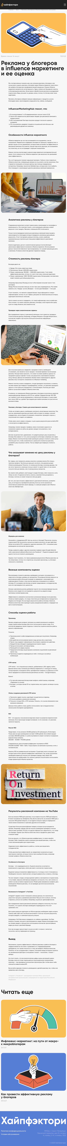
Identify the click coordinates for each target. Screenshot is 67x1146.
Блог (17, 10)
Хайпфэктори (33, 1120)
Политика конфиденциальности (13, 1131)
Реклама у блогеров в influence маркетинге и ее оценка (38, 10)
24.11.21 (3, 1048)
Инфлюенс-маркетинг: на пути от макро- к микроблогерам (30, 1042)
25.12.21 (4, 1101)
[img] (33, 1072)
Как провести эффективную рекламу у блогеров (26, 1095)
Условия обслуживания (10, 1134)
